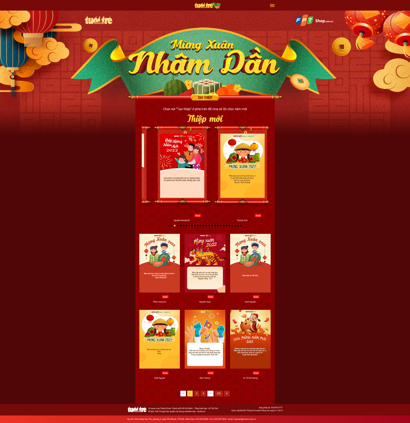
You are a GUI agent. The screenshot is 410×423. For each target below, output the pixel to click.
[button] (272, 5)
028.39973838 (201, 419)
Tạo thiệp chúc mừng (205, 97)
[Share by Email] (160, 215)
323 (219, 393)
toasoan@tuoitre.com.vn (245, 419)
